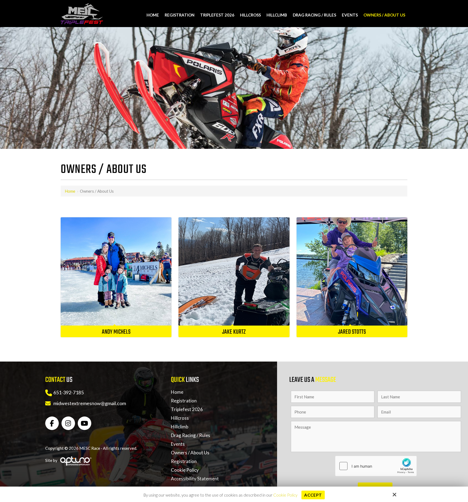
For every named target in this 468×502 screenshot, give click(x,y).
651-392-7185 (68, 392)
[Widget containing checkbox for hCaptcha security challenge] (376, 466)
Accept (313, 495)
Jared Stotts (352, 332)
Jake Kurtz (234, 332)
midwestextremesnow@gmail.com (89, 403)
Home (70, 191)
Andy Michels (116, 332)
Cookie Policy (285, 495)
